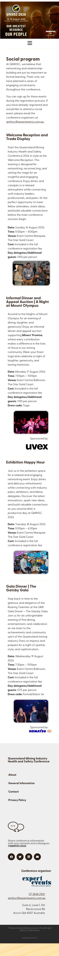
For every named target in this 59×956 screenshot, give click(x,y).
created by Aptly (29, 938)
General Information (21, 783)
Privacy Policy (17, 800)
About (12, 775)
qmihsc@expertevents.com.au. (25, 122)
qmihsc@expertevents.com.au (26, 898)
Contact (13, 792)
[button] (29, 43)
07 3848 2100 (37, 894)
